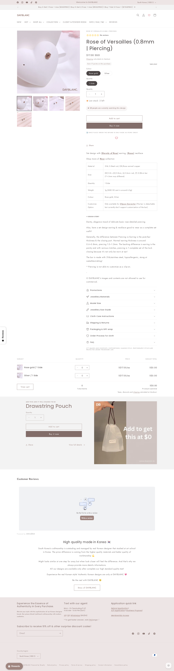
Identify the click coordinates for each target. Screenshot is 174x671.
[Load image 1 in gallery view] (24, 103)
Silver (107, 73)
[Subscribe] (60, 633)
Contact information (105, 665)
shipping (136, 392)
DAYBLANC (27, 665)
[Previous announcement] (18, 7)
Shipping (89, 59)
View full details (75, 445)
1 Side (92, 83)
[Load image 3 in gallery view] (56, 103)
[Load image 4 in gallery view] (72, 103)
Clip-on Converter (128, 204)
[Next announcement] (156, 7)
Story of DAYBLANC (87, 587)
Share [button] (91, 145)
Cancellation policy (121, 665)
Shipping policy (90, 665)
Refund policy (52, 665)
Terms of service (76, 665)
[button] (27, 22)
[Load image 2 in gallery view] (40, 103)
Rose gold (93, 73)
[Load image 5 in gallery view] (24, 119)
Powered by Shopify (38, 665)
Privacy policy (64, 665)
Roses (130, 153)
